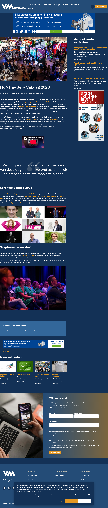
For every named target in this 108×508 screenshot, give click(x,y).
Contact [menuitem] (32, 480)
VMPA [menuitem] (66, 4)
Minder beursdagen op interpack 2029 (89, 78)
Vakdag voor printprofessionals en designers (37, 102)
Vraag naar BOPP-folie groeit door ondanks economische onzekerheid (91, 48)
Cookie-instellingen (57, 501)
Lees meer (3, 383)
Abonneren (101, 6)
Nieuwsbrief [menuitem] (60, 476)
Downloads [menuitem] (60, 480)
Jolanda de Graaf (28, 256)
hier (21, 330)
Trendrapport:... (23, 374)
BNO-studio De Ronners (31, 194)
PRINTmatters (55, 119)
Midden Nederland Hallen (27, 106)
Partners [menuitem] (75, 4)
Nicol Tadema (51, 196)
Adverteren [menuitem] (86, 480)
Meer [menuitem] (29, 8)
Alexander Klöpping (13, 194)
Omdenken (41, 196)
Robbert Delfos (31, 119)
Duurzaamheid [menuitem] (33, 4)
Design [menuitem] (57, 4)
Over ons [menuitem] (32, 476)
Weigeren (84, 501)
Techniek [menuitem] (47, 4)
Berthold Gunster (31, 196)
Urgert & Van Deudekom (19, 203)
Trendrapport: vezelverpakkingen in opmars (88, 64)
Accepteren (71, 501)
